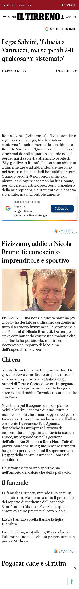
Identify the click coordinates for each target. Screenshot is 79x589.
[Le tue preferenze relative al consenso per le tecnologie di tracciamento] (72, 582)
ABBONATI (68, 5)
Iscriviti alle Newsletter (17, 5)
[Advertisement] (33, 106)
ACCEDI (71, 17)
